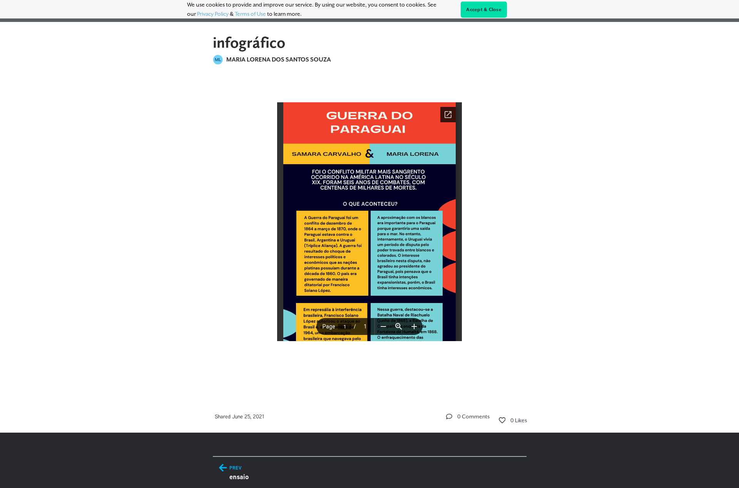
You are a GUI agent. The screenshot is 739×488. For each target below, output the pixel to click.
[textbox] (369, 229)
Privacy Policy (213, 14)
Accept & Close (484, 9)
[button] (449, 416)
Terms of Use (250, 14)
